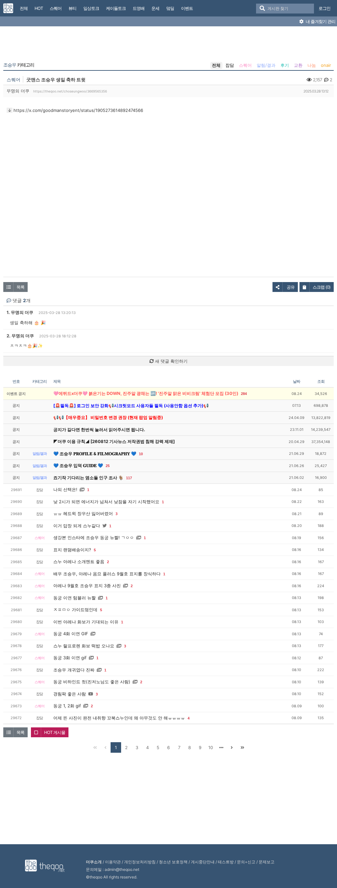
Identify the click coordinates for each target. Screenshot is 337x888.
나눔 (311, 65)
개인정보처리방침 (140, 861)
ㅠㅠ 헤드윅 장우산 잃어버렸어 (83, 513)
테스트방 (226, 861)
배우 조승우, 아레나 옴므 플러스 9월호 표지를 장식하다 (107, 573)
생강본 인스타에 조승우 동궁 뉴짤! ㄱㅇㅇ (93, 537)
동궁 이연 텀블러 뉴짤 (74, 597)
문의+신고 (246, 861)
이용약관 (113, 861)
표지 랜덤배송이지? (72, 549)
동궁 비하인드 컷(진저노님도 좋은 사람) (91, 681)
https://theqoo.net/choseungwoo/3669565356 (70, 91)
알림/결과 (266, 65)
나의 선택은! (65, 489)
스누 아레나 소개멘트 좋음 (78, 561)
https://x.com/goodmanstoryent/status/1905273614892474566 (78, 110)
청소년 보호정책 (173, 861)
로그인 (324, 8)
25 (108, 466)
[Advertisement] (168, 45)
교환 (298, 65)
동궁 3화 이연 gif (70, 657)
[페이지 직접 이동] (221, 747)
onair (326, 65)
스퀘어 (245, 65)
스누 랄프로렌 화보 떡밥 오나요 (83, 645)
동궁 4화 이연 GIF (70, 633)
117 (129, 478)
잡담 (229, 65)
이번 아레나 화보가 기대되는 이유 (85, 621)
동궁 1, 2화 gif (67, 705)
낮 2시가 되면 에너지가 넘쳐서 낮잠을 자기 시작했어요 (106, 501)
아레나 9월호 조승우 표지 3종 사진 (87, 585)
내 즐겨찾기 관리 (320, 21)
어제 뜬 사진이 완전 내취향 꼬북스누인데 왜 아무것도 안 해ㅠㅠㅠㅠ (119, 717)
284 (244, 394)
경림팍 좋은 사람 (69, 693)
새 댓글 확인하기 (171, 361)
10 (141, 454)
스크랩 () (321, 287)
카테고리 (18, 64)
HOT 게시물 (54, 732)
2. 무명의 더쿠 (20, 335)
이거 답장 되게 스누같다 (76, 525)
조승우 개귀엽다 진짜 (73, 669)
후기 (284, 65)
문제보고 (266, 861)
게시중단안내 (203, 861)
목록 (20, 287)
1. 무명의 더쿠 (20, 312)
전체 (216, 65)
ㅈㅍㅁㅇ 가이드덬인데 (75, 609)
